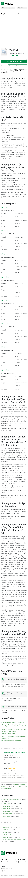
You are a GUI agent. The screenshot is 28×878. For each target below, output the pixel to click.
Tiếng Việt (21, 8)
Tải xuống (5, 207)
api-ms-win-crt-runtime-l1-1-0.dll (12, 799)
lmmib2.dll (5, 837)
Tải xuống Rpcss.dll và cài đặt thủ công (13, 722)
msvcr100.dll (6, 811)
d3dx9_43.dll (6, 803)
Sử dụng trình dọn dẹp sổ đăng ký (11, 740)
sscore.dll (5, 829)
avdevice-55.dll (7, 835)
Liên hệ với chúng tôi (20, 862)
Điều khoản (4, 871)
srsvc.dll (5, 832)
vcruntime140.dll (7, 813)
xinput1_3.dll (6, 816)
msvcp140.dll (6, 808)
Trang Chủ (3, 14)
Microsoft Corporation (14, 14)
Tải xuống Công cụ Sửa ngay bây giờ (14, 752)
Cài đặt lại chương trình (8, 733)
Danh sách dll (4, 862)
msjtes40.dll (6, 827)
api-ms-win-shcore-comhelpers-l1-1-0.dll (14, 840)
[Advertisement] (14, 32)
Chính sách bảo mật (6, 869)
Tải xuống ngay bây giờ (14, 61)
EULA (16, 71)
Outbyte (15, 69)
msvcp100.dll (6, 806)
